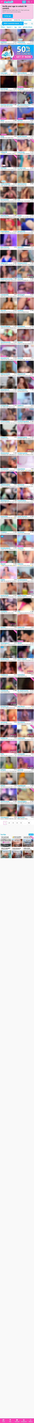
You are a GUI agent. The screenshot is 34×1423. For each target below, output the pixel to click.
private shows (27, 27)
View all (31, 834)
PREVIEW (6, 845)
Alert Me (17, 20)
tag (15, 27)
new (19, 27)
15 (29, 823)
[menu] (2, 2)
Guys (25, 23)
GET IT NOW (23, 56)
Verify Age (7, 16)
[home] (9, 1)
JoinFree (24, 1)
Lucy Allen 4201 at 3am (27, 20)
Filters (3, 27)
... (25, 823)
